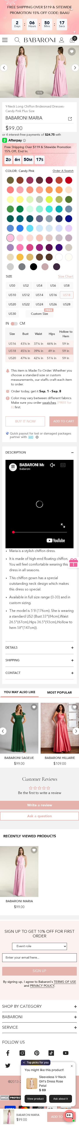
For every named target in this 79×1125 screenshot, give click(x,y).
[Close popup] (71, 1065)
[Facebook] (7, 1053)
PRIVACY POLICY (42, 986)
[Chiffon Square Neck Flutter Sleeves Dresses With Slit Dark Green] (19, 728)
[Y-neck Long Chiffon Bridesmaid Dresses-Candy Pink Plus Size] (19, 871)
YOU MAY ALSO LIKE (19, 692)
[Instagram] (22, 1053)
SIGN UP (39, 971)
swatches (49, 403)
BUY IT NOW (25, 421)
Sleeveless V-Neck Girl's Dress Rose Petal (52, 1081)
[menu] (4, 40)
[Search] (17, 40)
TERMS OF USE (65, 982)
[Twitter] (7, 1065)
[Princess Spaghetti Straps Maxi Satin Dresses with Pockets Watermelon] (60, 728)
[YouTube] (65, 1053)
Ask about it (60, 1098)
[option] (20, 71)
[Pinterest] (36, 1053)
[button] (4, 68)
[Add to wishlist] (72, 51)
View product (35, 1098)
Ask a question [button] (39, 816)
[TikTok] (51, 1053)
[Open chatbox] (69, 1116)
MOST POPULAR (59, 693)
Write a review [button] (39, 805)
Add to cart (63, 421)
